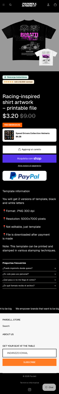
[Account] (48, 4)
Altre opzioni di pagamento (29, 165)
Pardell (33, 376)
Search (6, 326)
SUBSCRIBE (29, 362)
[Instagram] (29, 389)
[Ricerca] (10, 4)
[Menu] (3, 4)
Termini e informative (29, 382)
